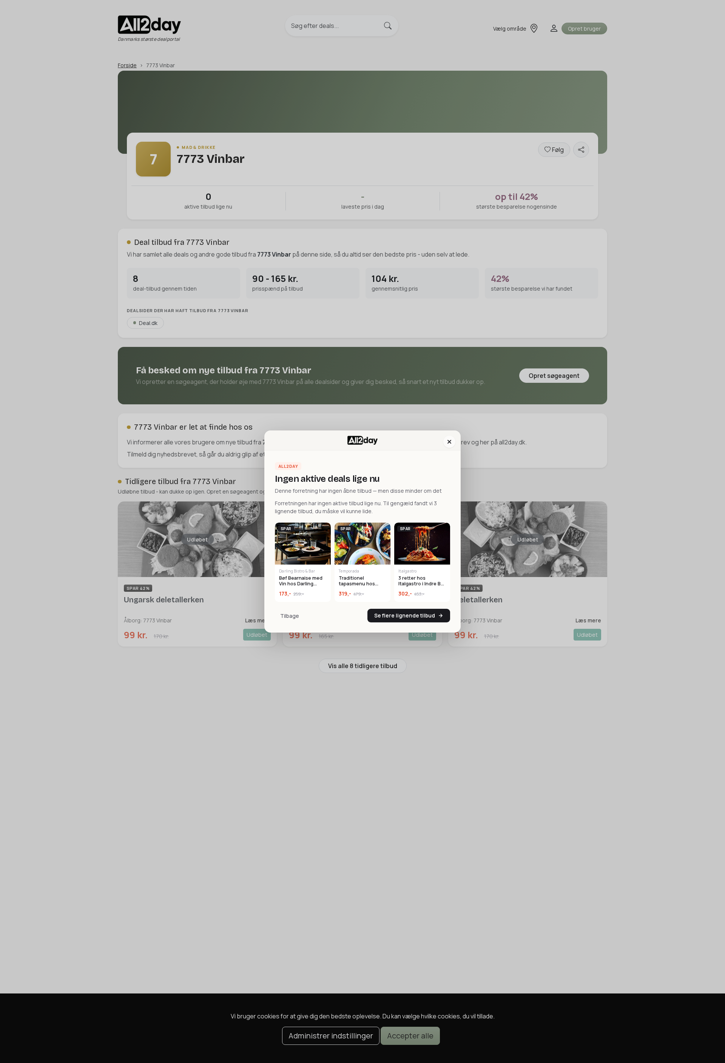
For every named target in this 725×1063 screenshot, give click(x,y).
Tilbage (289, 615)
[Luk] (449, 442)
